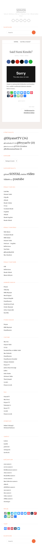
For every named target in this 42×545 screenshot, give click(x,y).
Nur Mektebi (7, 353)
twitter (24, 174)
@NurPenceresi (8, 146)
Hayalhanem (8, 301)
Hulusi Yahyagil (8, 425)
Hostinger (7, 501)
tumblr (6, 444)
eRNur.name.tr (8, 498)
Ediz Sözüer (7, 373)
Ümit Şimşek (8, 379)
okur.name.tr (8, 472)
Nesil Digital (7, 295)
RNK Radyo (7, 237)
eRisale (6, 200)
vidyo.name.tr (8, 496)
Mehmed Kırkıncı (9, 428)
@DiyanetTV (16, 138)
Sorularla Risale (9, 209)
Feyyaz (6, 287)
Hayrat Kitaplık (8, 298)
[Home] (12, 41)
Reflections (7, 246)
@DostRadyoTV (10, 143)
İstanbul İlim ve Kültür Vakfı (12, 350)
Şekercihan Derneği (10, 367)
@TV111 (18, 146)
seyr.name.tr (7, 464)
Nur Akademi (8, 255)
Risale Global (8, 220)
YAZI (11, 179)
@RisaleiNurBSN (9, 252)
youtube (18, 179)
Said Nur (6, 191)
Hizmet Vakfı (8, 194)
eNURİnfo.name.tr (9, 487)
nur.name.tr (7, 490)
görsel (6, 174)
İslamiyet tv (7, 405)
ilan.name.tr (7, 493)
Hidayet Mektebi (9, 362)
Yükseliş (6, 289)
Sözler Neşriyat (8, 307)
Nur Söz (6, 341)
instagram (7, 449)
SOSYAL (16, 41)
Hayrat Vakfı (7, 344)
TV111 (5, 206)
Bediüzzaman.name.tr (10, 470)
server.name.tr (8, 467)
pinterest (6, 446)
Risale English (8, 217)
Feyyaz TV (7, 402)
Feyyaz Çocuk (8, 385)
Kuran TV (7, 408)
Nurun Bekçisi (8, 275)
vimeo (26, 55)
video (21, 55)
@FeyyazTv (21, 101)
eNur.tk (6, 484)
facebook (6, 452)
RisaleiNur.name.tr (9, 475)
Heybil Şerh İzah (9, 304)
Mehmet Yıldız (8, 376)
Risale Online (8, 203)
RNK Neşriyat (8, 292)
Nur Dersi (7, 399)
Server (21, 10)
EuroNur (6, 313)
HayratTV (7, 396)
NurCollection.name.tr (10, 481)
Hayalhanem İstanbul (10, 359)
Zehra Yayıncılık (9, 310)
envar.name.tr (8, 478)
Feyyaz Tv (7, 365)
